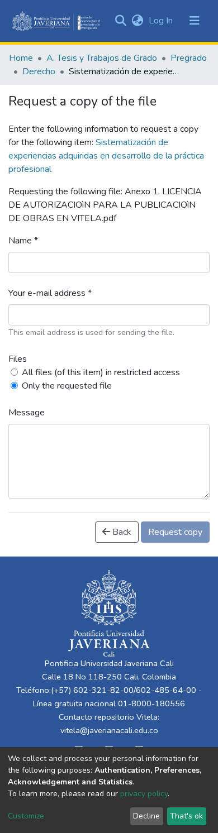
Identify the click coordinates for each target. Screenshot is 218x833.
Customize (26, 816)
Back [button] (120, 532)
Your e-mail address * (50, 293)
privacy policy (144, 793)
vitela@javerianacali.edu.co (109, 730)
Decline (146, 816)
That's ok (186, 816)
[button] (137, 20)
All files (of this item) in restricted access (101, 372)
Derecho (38, 71)
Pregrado (188, 58)
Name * (23, 240)
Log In (162, 21)
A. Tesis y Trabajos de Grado (101, 58)
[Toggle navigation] (194, 20)
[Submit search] (120, 20)
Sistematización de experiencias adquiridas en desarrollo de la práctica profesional (106, 155)
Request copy (175, 532)
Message (26, 412)
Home (21, 58)
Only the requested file (67, 386)
